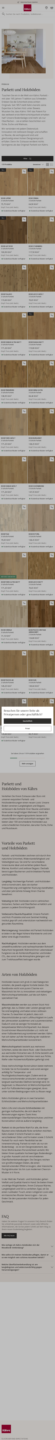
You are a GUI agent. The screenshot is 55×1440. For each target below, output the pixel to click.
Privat (27, 728)
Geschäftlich (27, 721)
